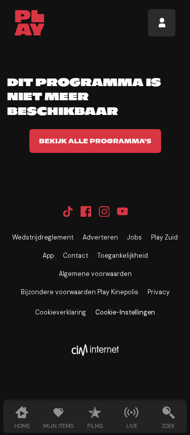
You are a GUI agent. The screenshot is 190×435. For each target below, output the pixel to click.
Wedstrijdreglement (42, 237)
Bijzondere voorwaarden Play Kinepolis (79, 292)
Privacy (158, 292)
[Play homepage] (30, 22)
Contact (75, 256)
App (48, 256)
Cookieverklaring (60, 312)
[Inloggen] (161, 22)
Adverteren (100, 237)
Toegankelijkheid (122, 256)
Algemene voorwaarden (95, 274)
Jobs (134, 237)
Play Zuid (164, 237)
